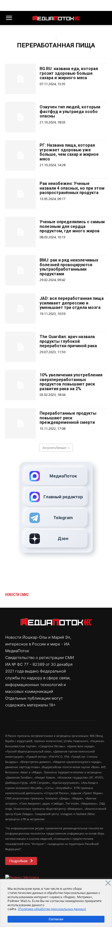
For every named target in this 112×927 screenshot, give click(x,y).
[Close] (108, 883)
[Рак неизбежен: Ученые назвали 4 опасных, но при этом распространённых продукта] (20, 193)
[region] (56, 903)
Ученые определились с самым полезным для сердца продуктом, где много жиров (72, 226)
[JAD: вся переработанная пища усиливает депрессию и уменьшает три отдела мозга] (20, 308)
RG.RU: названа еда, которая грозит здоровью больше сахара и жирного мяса (69, 73)
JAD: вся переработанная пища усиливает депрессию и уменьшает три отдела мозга (72, 303)
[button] (9, 18)
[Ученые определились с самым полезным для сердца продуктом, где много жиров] (20, 232)
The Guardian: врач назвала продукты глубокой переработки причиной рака (68, 341)
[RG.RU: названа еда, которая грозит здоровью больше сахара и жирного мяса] (20, 79)
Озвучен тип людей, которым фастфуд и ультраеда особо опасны (70, 111)
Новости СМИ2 (17, 595)
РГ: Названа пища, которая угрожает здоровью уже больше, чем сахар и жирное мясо (69, 152)
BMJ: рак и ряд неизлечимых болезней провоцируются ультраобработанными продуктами (69, 267)
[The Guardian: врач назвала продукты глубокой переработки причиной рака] (20, 347)
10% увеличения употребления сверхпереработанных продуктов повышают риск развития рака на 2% (71, 381)
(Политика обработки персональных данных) (52, 909)
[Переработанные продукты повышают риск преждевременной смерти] (20, 423)
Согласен (56, 919)
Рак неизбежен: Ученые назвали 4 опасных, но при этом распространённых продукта (72, 188)
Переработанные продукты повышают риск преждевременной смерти (68, 418)
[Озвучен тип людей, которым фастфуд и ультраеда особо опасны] (20, 117)
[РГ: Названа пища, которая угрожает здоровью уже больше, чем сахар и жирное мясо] (20, 155)
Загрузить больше (54, 448)
